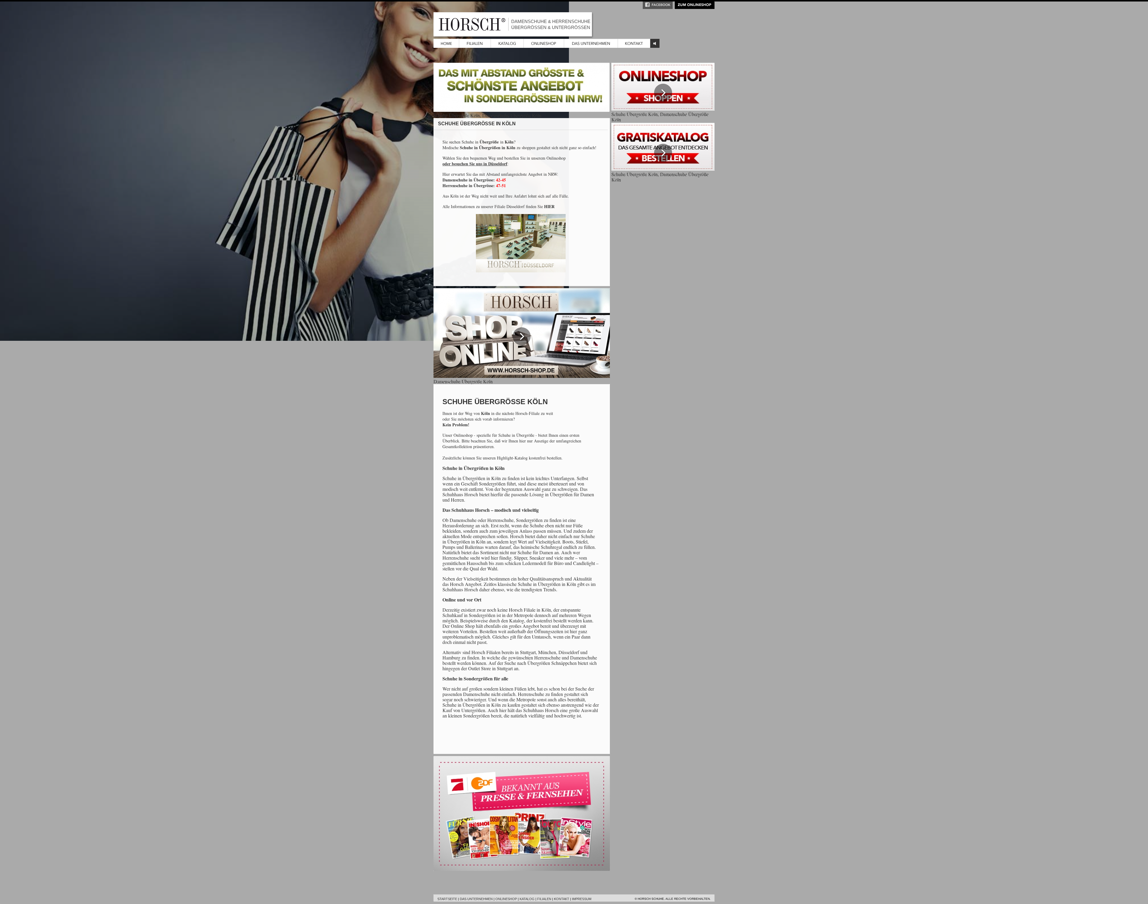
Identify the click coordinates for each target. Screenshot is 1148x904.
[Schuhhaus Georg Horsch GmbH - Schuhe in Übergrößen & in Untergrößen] (591, 46)
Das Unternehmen (476, 899)
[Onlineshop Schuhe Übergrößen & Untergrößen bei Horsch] (544, 46)
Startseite (447, 899)
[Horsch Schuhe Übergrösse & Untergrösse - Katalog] (507, 46)
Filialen (544, 899)
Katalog (527, 899)
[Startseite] (446, 46)
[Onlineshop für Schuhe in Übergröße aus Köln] (521, 375)
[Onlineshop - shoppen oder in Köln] (663, 108)
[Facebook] (658, 7)
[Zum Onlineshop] (695, 7)
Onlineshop (506, 899)
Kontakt (561, 899)
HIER (549, 206)
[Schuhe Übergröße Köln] (663, 168)
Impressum (581, 899)
